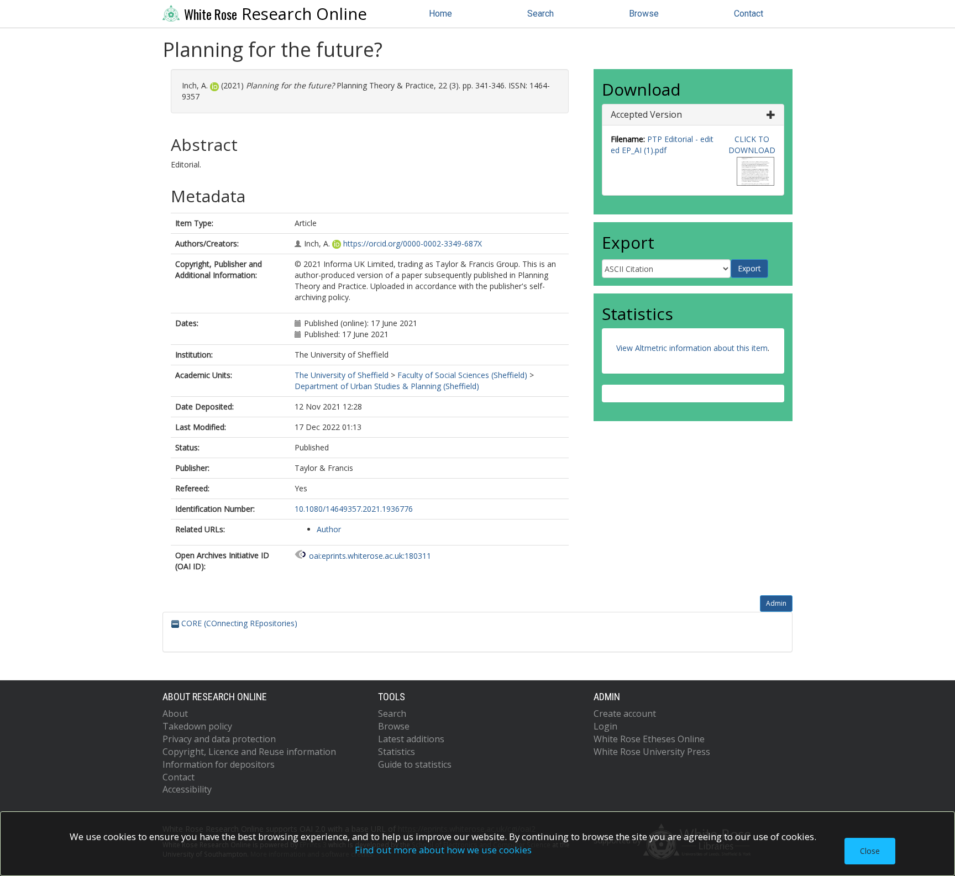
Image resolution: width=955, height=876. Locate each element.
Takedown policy (197, 726)
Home (440, 13)
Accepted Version (646, 114)
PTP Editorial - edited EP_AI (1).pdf (662, 144)
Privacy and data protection (219, 739)
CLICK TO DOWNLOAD (751, 144)
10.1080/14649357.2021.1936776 (354, 508)
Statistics (396, 752)
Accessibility (187, 789)
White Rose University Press (652, 752)
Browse (644, 13)
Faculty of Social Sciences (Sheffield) (462, 375)
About (175, 713)
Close (870, 851)
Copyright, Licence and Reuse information (249, 752)
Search (540, 13)
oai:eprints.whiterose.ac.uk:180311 (370, 555)
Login (605, 726)
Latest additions (411, 739)
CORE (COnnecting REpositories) (238, 623)
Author (329, 529)
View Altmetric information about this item (692, 348)
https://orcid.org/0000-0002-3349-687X (412, 243)
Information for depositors (218, 764)
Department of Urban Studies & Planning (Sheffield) (387, 386)
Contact (748, 13)
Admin (776, 603)
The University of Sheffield (342, 375)
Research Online (275, 14)
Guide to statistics (415, 764)
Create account (625, 713)
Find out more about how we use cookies (443, 849)
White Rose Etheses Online (649, 739)
